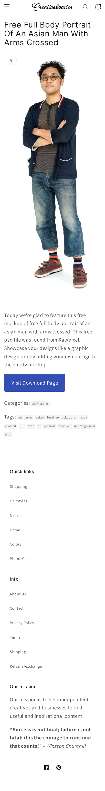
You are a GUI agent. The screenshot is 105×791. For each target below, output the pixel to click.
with (8, 434)
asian (40, 417)
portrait (49, 426)
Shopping (18, 486)
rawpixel (64, 426)
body (83, 417)
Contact (17, 608)
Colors (15, 544)
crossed (10, 426)
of (39, 426)
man (31, 426)
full (22, 426)
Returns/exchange (26, 666)
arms (28, 417)
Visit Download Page (34, 382)
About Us (18, 594)
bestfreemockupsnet (61, 417)
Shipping (18, 651)
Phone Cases (21, 558)
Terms (15, 637)
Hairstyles (18, 500)
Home (15, 529)
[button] (7, 6)
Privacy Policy (22, 622)
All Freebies (40, 404)
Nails (14, 515)
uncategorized (84, 426)
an (20, 417)
